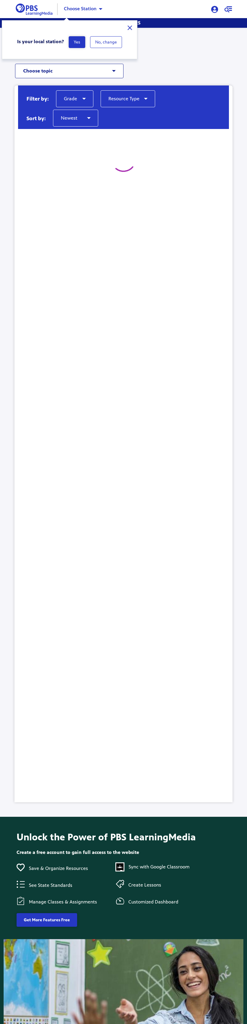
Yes (77, 42)
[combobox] (63, 69)
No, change (106, 42)
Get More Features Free (47, 920)
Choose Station (80, 8)
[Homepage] (35, 8)
